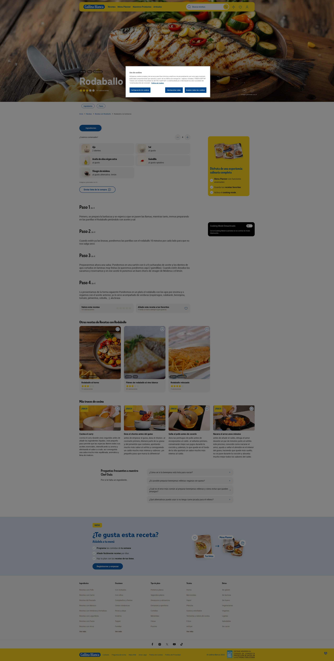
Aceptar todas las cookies (195, 90)
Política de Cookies (157, 83)
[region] (168, 81)
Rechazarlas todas (174, 90)
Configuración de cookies (140, 90)
